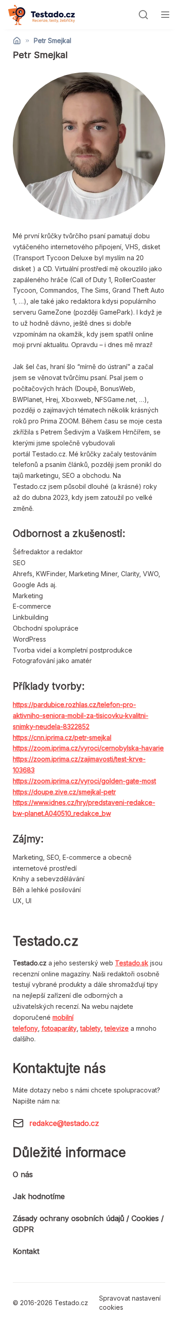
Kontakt (26, 1251)
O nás (23, 1174)
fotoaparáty (59, 1028)
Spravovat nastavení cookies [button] (130, 1302)
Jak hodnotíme (39, 1196)
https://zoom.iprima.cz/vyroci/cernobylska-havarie (88, 748)
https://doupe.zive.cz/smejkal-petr (64, 792)
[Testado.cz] (41, 15)
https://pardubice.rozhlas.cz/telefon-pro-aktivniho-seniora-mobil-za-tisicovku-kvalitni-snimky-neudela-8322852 (80, 715)
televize (117, 1028)
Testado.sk (131, 963)
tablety (90, 1028)
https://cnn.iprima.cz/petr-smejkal (62, 737)
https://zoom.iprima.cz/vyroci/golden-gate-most (84, 781)
